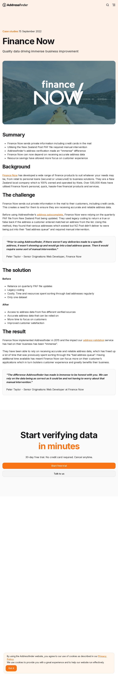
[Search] (107, 5)
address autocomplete (50, 214)
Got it (11, 668)
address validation (93, 340)
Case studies (10, 31)
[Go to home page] (17, 5)
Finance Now (10, 175)
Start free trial (59, 465)
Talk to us (59, 473)
